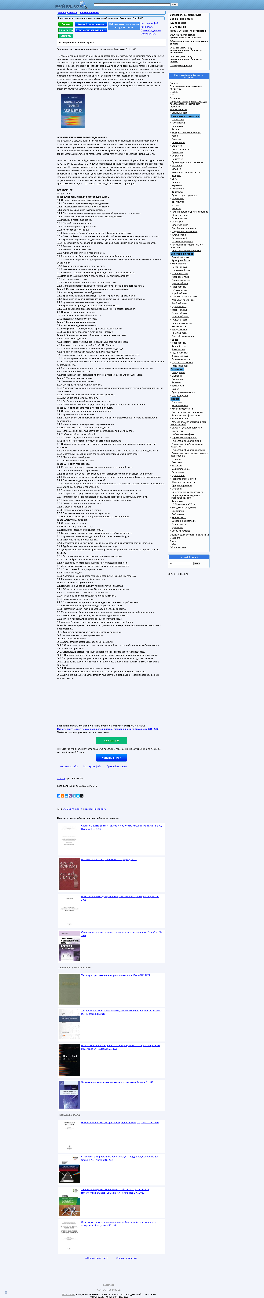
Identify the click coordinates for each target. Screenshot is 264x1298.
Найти (173, 544)
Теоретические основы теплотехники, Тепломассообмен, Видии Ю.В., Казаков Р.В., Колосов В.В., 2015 (121, 1012)
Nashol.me (68, 1294)
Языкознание (178, 349)
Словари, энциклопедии (184, 521)
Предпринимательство (183, 392)
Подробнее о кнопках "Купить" (79, 42)
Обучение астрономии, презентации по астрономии (185, 36)
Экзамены (175, 98)
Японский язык (179, 333)
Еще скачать (66, 30)
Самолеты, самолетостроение (187, 428)
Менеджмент (178, 372)
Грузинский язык (180, 353)
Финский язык (179, 346)
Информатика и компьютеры (186, 132)
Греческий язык (179, 313)
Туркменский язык (181, 359)
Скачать (65, 24)
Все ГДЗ (174, 92)
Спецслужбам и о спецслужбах (187, 492)
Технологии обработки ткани (186, 441)
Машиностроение (181, 469)
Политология (178, 142)
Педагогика (177, 159)
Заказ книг (177, 462)
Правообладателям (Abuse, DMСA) (151, 32)
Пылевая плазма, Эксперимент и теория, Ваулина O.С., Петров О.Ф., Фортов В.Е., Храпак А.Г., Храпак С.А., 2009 (120, 1047)
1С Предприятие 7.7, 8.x (184, 504)
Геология (176, 459)
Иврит (175, 339)
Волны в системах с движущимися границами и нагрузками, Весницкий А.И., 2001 (120, 898)
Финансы (176, 382)
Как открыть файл (150, 23)
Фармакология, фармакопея (186, 415)
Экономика (177, 379)
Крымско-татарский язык (184, 297)
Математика (178, 119)
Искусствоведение (181, 149)
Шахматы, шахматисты (183, 482)
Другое (173, 541)
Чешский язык (179, 326)
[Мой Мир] (66, 796)
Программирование (182, 485)
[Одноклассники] (62, 796)
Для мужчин (178, 511)
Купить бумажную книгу (91, 24)
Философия (178, 192)
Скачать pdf (111, 740)
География (177, 222)
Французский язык (181, 260)
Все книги (175, 538)
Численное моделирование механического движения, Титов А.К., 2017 (117, 1082)
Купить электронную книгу (91, 30)
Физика (175, 129)
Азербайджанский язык (183, 300)
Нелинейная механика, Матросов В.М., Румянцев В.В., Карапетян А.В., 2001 (120, 1122)
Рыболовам (178, 514)
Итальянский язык (181, 270)
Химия (175, 136)
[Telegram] (74, 796)
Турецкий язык (179, 306)
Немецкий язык (179, 267)
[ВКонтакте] (58, 796)
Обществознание (180, 215)
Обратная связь (178, 547)
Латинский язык (180, 273)
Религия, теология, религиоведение (190, 212)
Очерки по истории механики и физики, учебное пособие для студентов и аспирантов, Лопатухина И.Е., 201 (118, 1224)
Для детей (177, 146)
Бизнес (175, 389)
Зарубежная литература (184, 228)
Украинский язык (180, 277)
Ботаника (176, 169)
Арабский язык (179, 303)
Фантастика (177, 501)
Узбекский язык (179, 290)
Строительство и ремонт (184, 437)
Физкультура (178, 202)
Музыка (175, 205)
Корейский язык (180, 293)
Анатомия (177, 165)
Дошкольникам (179, 113)
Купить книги (111, 757)
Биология (176, 139)
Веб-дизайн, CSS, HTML (184, 508)
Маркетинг (177, 376)
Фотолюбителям (180, 405)
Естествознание (180, 225)
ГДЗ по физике (178, 23)
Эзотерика (177, 402)
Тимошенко (100, 809)
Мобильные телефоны (183, 434)
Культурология (179, 235)
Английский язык (180, 257)
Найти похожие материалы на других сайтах (124, 26)
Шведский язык (179, 329)
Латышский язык (180, 316)
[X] (81, 796)
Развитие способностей (184, 479)
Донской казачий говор (183, 336)
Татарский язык (179, 287)
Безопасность (179, 524)
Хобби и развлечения (182, 409)
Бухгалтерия (178, 386)
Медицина (177, 489)
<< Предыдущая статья (96, 1258)
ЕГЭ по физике (178, 27)
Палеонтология (179, 218)
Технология (177, 152)
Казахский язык (179, 310)
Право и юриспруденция (184, 195)
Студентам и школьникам (184, 231)
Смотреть (66, 36)
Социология (178, 156)
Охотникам (177, 431)
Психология (178, 189)
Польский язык (179, 320)
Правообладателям (117, 766)
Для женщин (178, 472)
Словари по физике (181, 65)
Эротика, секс (179, 517)
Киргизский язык (180, 356)
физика (88, 809)
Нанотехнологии (180, 419)
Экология (176, 208)
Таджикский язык (180, 366)
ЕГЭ (172, 95)
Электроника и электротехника (187, 412)
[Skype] (78, 796)
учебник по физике (72, 809)
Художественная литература (186, 172)
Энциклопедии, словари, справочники (189, 535)
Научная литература (182, 241)
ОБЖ (174, 179)
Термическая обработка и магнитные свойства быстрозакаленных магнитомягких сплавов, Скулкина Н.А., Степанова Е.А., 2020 (115, 1191)
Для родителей (179, 238)
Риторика (176, 175)
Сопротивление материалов (185, 15)
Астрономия (178, 198)
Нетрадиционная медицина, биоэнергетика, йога (185, 496)
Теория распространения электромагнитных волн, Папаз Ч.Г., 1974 (115, 975)
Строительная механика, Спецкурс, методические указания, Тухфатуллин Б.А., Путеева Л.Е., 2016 (121, 827)
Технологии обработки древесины (189, 450)
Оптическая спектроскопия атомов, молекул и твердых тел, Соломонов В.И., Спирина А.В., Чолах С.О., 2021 (120, 1158)
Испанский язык (180, 264)
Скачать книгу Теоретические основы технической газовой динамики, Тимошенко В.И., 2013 (108, 729)
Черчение (177, 185)
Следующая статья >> (127, 1258)
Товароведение (180, 395)
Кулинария (177, 527)
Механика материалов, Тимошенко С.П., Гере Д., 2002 (109, 859)
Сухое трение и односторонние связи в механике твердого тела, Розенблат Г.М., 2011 (122, 934)
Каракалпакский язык (182, 362)
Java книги (177, 465)
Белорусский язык (181, 280)
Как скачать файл (69, 766)
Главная (174, 83)
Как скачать (147, 27)
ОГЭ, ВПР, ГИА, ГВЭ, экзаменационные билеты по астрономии (186, 50)
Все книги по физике (181, 19)
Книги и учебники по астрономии (188, 31)
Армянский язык (180, 283)
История (176, 182)
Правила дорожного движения (187, 162)
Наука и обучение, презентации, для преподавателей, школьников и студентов (188, 104)
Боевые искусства (181, 531)
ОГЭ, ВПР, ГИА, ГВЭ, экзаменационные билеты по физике (186, 59)
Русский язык (178, 123)
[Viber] (70, 796)
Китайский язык (179, 343)
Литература (178, 126)
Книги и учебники (178, 109)
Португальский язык (182, 323)
